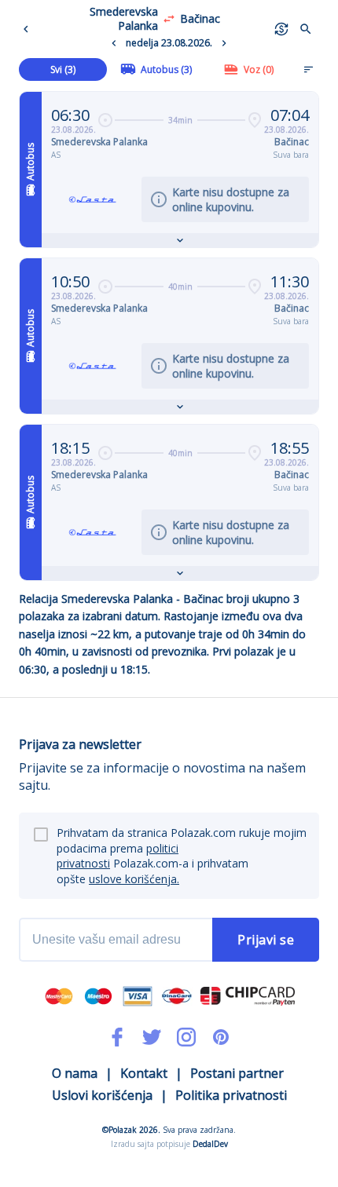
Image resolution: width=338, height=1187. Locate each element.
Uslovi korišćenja (102, 1095)
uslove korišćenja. (134, 878)
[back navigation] (29, 29)
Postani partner (237, 1073)
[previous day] (114, 43)
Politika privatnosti (231, 1095)
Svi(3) (62, 69)
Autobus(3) (166, 69)
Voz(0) (259, 69)
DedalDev (210, 1143)
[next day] (224, 43)
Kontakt (143, 1073)
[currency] (281, 29)
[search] (305, 29)
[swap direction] (169, 19)
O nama (74, 1073)
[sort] (308, 69)
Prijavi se (265, 939)
